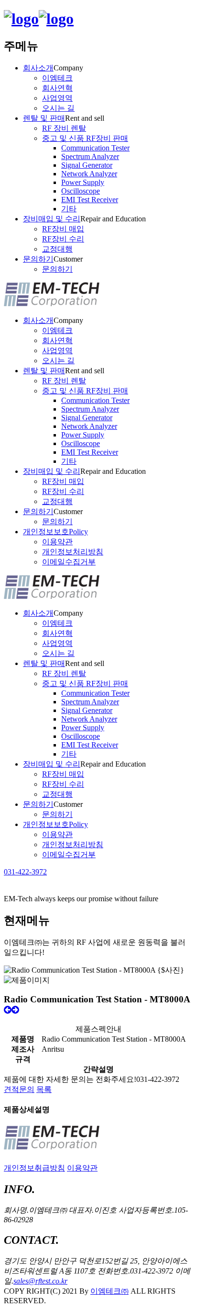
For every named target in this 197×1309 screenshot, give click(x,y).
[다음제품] (15, 1010)
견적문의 (19, 1089)
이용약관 (82, 1168)
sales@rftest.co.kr (40, 1281)
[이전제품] (7, 1010)
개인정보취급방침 (34, 1168)
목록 (44, 1089)
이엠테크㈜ (109, 1291)
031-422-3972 (25, 872)
